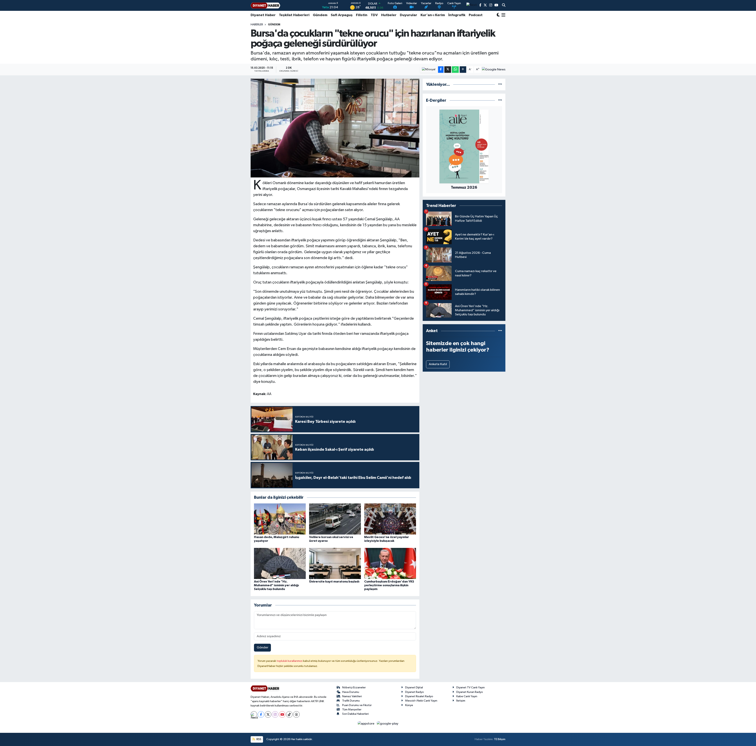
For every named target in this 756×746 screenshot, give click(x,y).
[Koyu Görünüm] (498, 15)
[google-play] (387, 723)
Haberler (257, 24)
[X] (268, 714)
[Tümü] (500, 84)
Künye (409, 705)
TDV (374, 15)
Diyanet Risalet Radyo (419, 696)
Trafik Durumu (351, 700)
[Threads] (296, 714)
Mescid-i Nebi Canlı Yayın (421, 700)
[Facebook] (261, 714)
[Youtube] (282, 714)
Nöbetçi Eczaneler (354, 687)
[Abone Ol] (493, 69)
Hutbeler (389, 15)
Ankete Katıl (438, 364)
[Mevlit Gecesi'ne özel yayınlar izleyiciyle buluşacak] (390, 519)
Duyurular (408, 15)
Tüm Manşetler (351, 709)
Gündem (320, 15)
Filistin (361, 15)
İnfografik (456, 15)
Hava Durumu (350, 692)
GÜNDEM (274, 24)
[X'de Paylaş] (447, 69)
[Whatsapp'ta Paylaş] (455, 69)
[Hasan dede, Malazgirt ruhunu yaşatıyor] (280, 519)
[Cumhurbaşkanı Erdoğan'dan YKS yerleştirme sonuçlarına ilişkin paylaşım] (390, 563)
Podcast (476, 15)
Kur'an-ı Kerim (433, 15)
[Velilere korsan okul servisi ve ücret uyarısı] (335, 519)
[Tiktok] (289, 714)
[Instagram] (275, 714)
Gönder (262, 647)
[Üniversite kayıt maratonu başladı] (335, 563)
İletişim (460, 700)
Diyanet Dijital (414, 687)
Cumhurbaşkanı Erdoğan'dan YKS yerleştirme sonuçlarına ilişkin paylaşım (389, 585)
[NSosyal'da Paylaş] (428, 69)
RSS (258, 739)
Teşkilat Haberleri (294, 15)
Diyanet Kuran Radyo (469, 692)
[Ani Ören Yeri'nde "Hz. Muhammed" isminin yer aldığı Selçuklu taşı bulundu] (280, 563)
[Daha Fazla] (463, 69)
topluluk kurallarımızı (290, 660)
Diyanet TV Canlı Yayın (470, 687)
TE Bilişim (499, 739)
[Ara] (503, 5)
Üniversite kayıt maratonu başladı (334, 581)
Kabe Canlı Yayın (466, 696)
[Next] (254, 714)
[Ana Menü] (503, 15)
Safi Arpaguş (342, 15)
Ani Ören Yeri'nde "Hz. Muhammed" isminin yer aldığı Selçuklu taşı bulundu (276, 585)
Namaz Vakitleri (352, 696)
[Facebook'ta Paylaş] (441, 69)
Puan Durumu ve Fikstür (357, 705)
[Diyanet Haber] (265, 5)
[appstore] (366, 723)
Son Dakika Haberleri (355, 713)
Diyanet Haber (263, 15)
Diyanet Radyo (414, 692)
